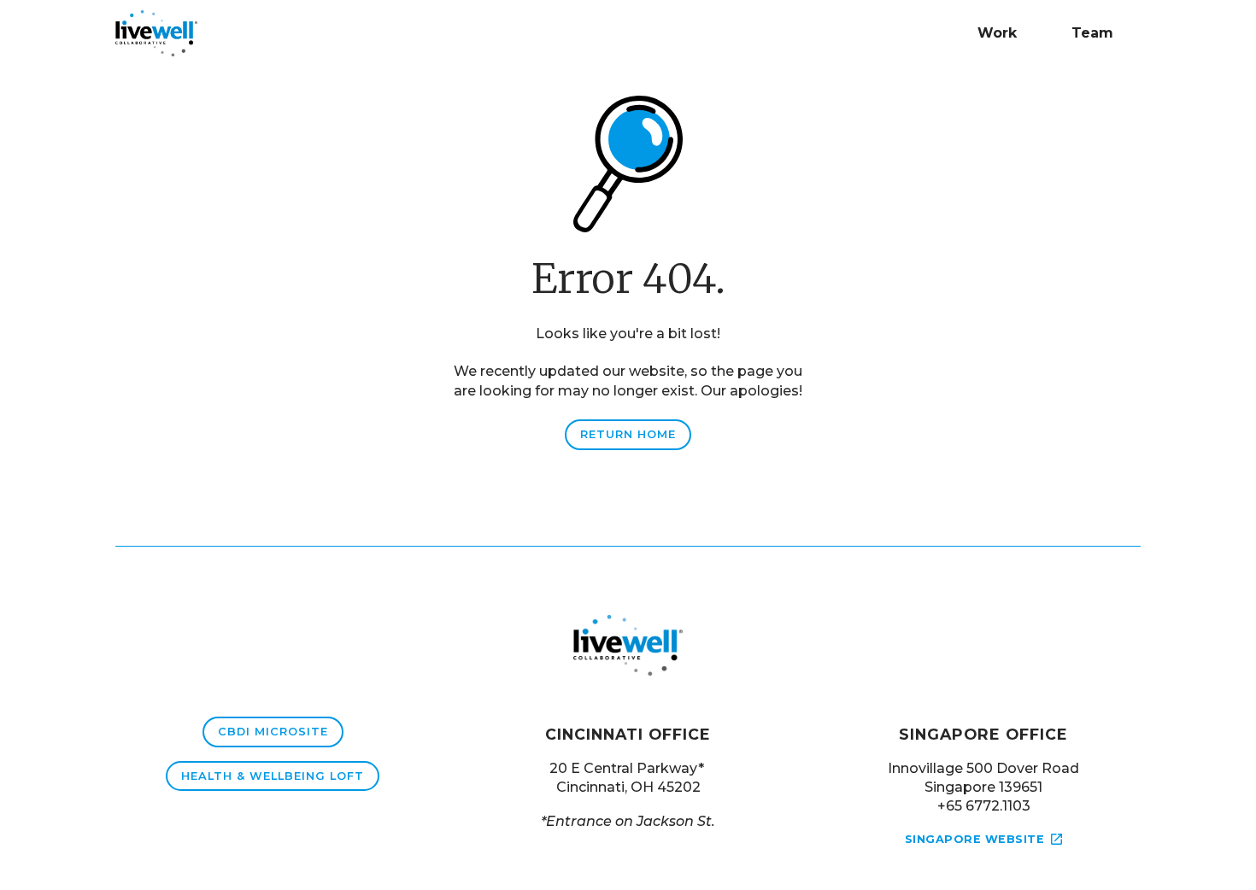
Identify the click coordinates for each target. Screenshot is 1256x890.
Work (997, 33)
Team (1092, 33)
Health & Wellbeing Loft (272, 776)
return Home (628, 434)
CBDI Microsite (273, 731)
